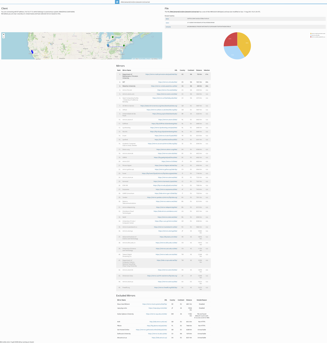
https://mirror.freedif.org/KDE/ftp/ (165, 287)
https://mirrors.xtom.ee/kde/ (167, 177)
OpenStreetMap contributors (145, 58)
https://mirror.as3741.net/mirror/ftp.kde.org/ (162, 276)
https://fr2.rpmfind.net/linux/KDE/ (166, 140)
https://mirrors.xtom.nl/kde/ (167, 120)
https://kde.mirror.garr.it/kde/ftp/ (166, 193)
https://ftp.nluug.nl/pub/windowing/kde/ (163, 132)
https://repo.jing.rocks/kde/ (158, 308)
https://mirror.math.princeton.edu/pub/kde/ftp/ (161, 74)
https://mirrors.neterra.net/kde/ (166, 201)
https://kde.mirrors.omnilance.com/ (165, 211)
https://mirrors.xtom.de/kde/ (167, 153)
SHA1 (167, 23)
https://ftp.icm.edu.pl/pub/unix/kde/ (165, 185)
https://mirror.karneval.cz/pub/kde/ (165, 181)
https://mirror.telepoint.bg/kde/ (166, 207)
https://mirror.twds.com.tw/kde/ (166, 254)
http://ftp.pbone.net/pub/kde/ (157, 326)
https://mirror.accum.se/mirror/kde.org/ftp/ (162, 144)
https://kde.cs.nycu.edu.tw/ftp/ (167, 260)
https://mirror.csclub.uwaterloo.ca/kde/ (164, 86)
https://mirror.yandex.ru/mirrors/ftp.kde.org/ (162, 197)
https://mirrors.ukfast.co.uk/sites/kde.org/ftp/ (162, 110)
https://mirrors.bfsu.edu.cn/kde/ (166, 243)
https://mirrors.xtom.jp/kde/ (167, 231)
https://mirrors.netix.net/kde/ (167, 217)
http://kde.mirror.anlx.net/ (158, 322)
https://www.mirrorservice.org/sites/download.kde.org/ (159, 106)
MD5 (167, 19)
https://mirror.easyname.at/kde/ (166, 189)
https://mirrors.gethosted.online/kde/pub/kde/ (151, 330)
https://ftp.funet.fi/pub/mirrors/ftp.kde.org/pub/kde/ (159, 173)
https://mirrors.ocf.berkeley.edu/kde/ (165, 98)
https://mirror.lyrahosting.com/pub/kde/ (163, 128)
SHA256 (168, 27)
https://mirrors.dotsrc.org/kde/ (167, 149)
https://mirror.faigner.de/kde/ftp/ (166, 165)
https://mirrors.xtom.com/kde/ (167, 94)
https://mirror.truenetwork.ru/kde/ (165, 227)
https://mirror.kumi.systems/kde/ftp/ (154, 304)
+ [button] (3, 34)
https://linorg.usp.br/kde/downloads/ (165, 114)
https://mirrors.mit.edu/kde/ (167, 82)
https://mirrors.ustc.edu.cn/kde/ (166, 248)
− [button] (3, 37)
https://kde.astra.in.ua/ (159, 338)
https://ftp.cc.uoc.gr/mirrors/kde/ (166, 221)
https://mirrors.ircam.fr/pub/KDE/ (166, 136)
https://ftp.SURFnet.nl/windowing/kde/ (164, 124)
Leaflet (133, 58)
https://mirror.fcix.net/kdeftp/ (167, 90)
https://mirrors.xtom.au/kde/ (167, 282)
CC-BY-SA (159, 58)
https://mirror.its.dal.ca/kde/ (157, 334)
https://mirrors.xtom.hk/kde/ (167, 270)
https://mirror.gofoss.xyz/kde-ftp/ (166, 169)
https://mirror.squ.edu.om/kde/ (156, 314)
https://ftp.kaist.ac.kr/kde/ (168, 237)
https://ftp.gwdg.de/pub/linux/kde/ (165, 157)
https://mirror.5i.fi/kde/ (169, 161)
